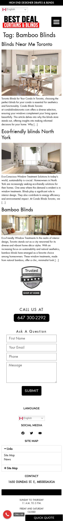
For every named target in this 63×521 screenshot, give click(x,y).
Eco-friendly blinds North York (28, 134)
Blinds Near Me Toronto (27, 44)
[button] (56, 22)
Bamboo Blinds (17, 209)
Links (10, 449)
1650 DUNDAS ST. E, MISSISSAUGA (31, 482)
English (10, 9)
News (7, 459)
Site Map (9, 455)
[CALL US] (7, 514)
